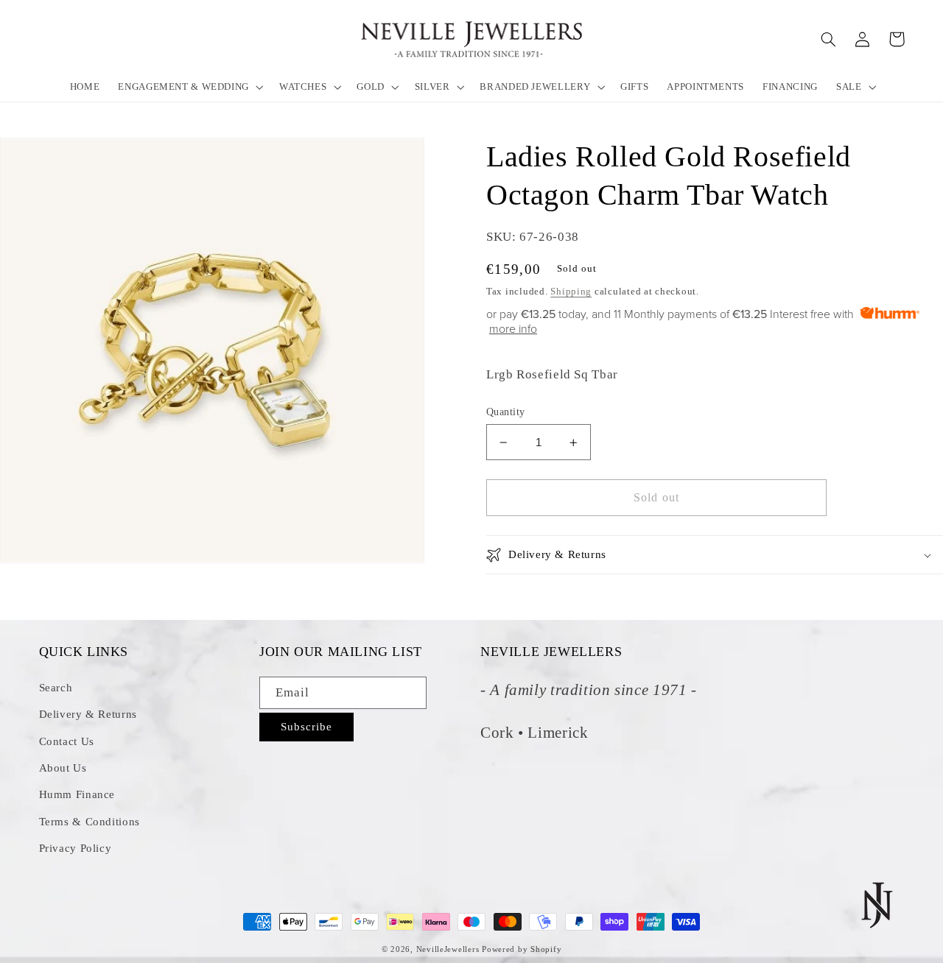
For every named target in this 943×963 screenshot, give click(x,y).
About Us (63, 768)
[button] (189, 86)
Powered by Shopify (521, 949)
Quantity (505, 411)
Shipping (571, 292)
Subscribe (306, 727)
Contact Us (66, 741)
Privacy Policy (75, 848)
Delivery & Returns (88, 714)
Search (56, 688)
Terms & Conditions (89, 822)
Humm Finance (77, 794)
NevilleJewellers (448, 949)
